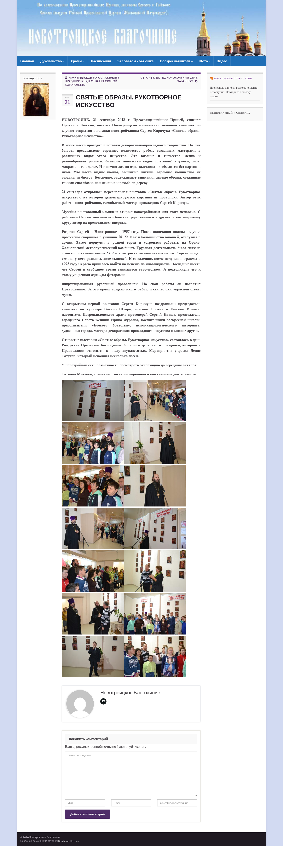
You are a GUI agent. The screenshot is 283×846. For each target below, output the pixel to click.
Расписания (101, 61)
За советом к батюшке (135, 61)
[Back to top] (273, 836)
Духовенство (51, 61)
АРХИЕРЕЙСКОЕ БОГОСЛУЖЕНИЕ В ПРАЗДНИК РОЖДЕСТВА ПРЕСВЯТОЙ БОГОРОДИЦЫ (92, 81)
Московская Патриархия (233, 78)
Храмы (77, 61)
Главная (27, 61)
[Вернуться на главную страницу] (141, 28)
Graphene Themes (68, 840)
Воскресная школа (175, 61)
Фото (204, 61)
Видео (222, 61)
